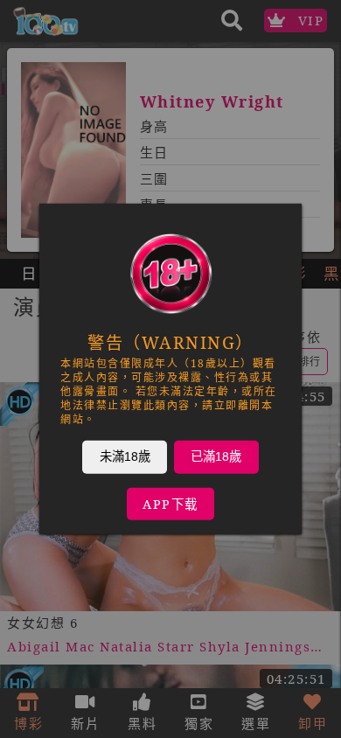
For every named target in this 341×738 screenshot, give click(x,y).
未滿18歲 (125, 456)
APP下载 (170, 504)
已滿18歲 (216, 456)
